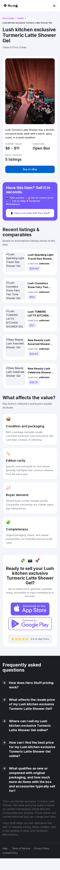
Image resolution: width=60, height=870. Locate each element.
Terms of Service (21, 848)
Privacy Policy (41, 848)
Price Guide (8, 18)
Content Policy (10, 852)
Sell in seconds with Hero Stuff (30, 213)
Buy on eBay (30, 169)
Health (20, 18)
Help (5, 848)
